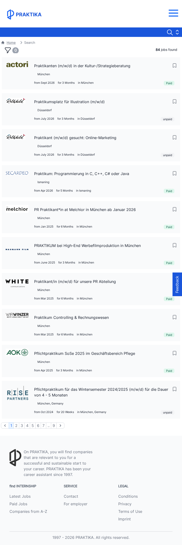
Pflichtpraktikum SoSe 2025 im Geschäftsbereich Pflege (84, 353)
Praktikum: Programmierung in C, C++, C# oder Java (81, 173)
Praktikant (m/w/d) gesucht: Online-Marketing (75, 137)
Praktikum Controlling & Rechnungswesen (71, 317)
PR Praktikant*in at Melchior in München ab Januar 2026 (85, 209)
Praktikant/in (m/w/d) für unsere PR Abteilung (75, 281)
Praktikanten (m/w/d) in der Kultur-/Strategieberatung (82, 65)
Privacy (125, 503)
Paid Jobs (18, 503)
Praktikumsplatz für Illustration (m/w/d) (69, 101)
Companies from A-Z (28, 511)
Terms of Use (130, 511)
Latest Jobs (20, 496)
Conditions (128, 496)
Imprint (124, 519)
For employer (75, 503)
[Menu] (174, 13)
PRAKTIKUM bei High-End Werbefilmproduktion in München (87, 245)
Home (11, 42)
